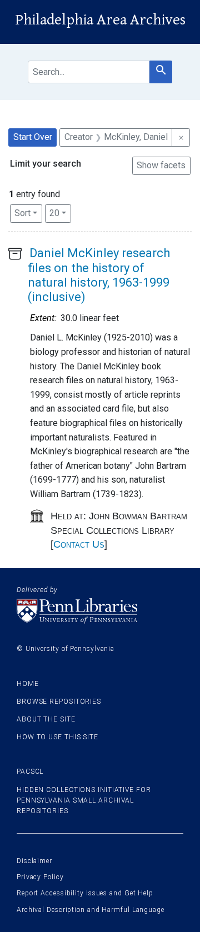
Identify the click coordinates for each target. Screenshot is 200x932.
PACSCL (30, 771)
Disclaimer (34, 861)
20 (60, 212)
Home (28, 684)
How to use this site (57, 737)
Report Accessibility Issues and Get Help (85, 893)
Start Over (32, 137)
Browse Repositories (59, 701)
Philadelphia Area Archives (100, 20)
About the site (46, 719)
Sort (22, 213)
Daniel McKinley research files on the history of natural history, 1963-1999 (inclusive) (99, 275)
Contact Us (78, 544)
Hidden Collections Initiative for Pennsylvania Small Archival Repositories (84, 800)
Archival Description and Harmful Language (90, 910)
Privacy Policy (40, 877)
